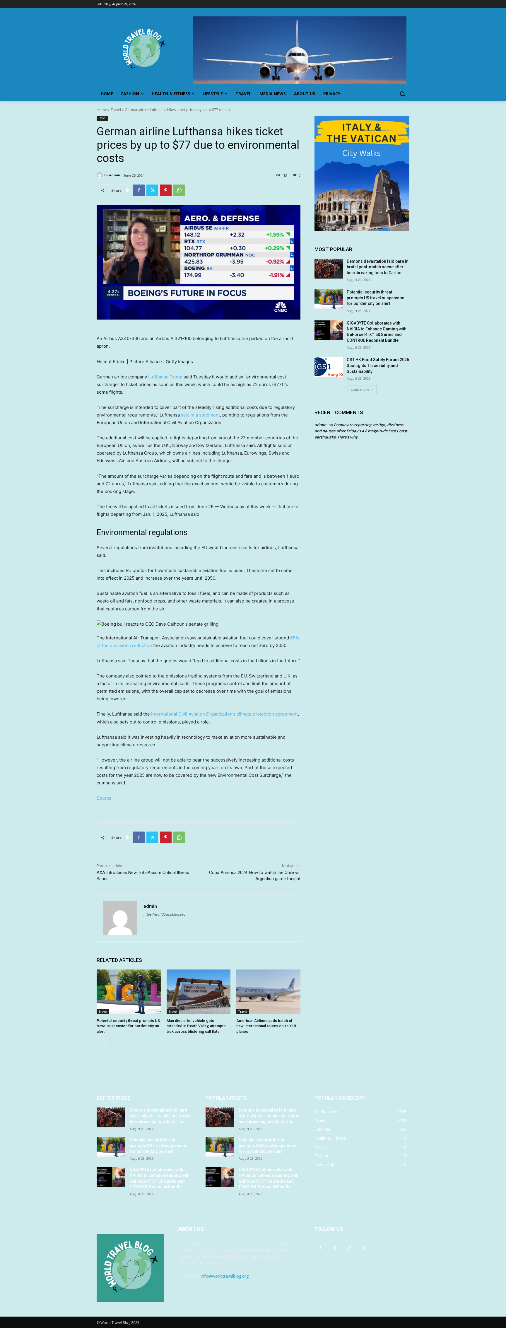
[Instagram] (334, 1248)
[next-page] (109, 1045)
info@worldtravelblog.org (225, 1276)
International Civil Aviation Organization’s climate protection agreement (224, 714)
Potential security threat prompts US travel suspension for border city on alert (128, 1025)
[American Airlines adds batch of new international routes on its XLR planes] (268, 991)
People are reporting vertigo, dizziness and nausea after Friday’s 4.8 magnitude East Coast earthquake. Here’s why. (360, 431)
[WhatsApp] (179, 190)
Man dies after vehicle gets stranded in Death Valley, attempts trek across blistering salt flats (196, 1025)
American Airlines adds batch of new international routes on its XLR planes (266, 1025)
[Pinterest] (166, 190)
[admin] (100, 175)
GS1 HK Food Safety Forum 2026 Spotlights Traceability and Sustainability (378, 365)
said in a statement (200, 415)
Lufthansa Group (165, 377)
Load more (360, 389)
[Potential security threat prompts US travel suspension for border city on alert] (129, 991)
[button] (402, 94)
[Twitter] (152, 190)
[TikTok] (349, 1248)
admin (114, 175)
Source (104, 798)
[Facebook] (139, 190)
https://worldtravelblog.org (164, 914)
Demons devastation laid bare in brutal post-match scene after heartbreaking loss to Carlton (377, 267)
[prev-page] (100, 1045)
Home (102, 109)
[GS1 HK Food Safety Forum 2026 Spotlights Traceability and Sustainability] (328, 367)
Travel (116, 109)
